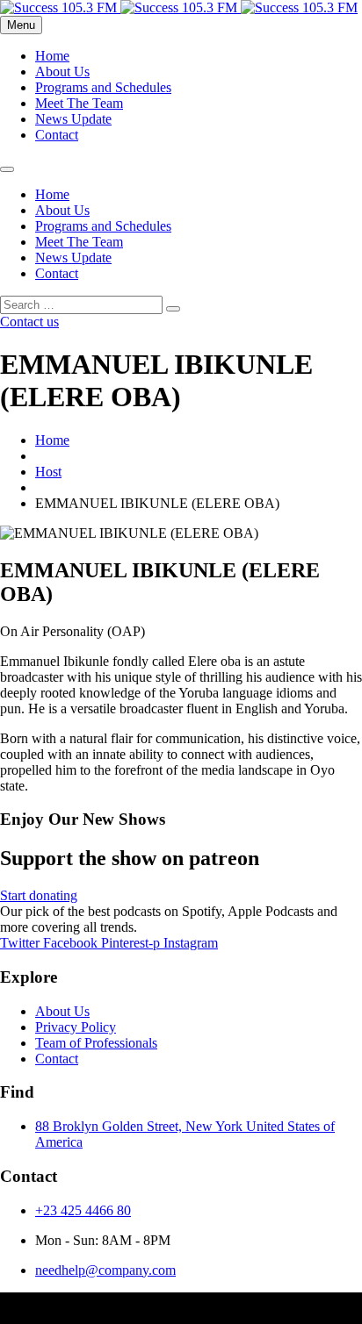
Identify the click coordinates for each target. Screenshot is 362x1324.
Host (48, 471)
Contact (56, 134)
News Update (73, 118)
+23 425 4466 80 (83, 1210)
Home (52, 55)
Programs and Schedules (103, 87)
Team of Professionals (96, 1042)
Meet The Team (79, 103)
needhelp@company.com (105, 1270)
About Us (62, 71)
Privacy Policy (75, 1027)
